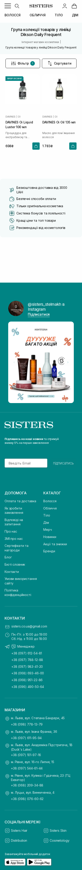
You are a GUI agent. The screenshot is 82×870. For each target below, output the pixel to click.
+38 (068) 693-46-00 (27, 673)
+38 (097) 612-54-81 (26, 653)
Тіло (46, 515)
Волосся (49, 501)
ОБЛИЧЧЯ (38, 15)
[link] (74, 6)
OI (19, 116)
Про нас (11, 531)
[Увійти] (65, 6)
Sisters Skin (58, 830)
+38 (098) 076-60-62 (27, 799)
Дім (46, 522)
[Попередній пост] (14, 362)
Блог (8, 557)
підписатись (63, 463)
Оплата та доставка (20, 501)
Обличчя (50, 508)
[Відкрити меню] (8, 6)
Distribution (19, 840)
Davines (10, 116)
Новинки (49, 537)
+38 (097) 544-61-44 (27, 768)
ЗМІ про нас (14, 539)
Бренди (49, 551)
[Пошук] (17, 6)
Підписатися (39, 314)
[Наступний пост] (68, 362)
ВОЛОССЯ (12, 15)
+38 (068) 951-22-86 (27, 680)
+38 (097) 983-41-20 (27, 666)
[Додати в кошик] (36, 146)
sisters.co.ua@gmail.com (29, 626)
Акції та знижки (55, 544)
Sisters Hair (19, 830)
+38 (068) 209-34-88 (27, 785)
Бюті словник (15, 564)
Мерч (47, 529)
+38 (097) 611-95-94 (26, 738)
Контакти (12, 572)
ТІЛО (59, 15)
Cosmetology (59, 840)
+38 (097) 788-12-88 (27, 660)
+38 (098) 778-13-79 (27, 724)
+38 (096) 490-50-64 (27, 687)
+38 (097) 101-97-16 (26, 755)
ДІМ (75, 15)
